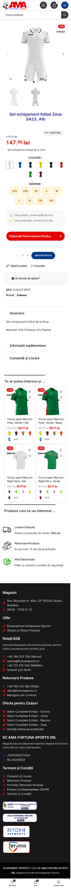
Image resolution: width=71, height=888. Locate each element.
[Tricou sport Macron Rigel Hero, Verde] (51, 460)
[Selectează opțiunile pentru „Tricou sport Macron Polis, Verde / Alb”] (30, 392)
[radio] (14, 191)
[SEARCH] (64, 14)
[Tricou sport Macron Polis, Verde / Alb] (20, 401)
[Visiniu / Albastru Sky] (16, 433)
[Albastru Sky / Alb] (9, 439)
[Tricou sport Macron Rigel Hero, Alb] (20, 460)
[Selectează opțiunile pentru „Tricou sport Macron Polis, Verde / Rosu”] (61, 392)
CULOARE (35, 157)
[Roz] (23, 492)
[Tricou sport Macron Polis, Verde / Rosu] (51, 401)
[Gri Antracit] (9, 492)
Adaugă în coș (43, 255)
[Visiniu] (9, 498)
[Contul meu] (43, 5)
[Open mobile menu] (64, 5)
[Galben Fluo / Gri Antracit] (9, 433)
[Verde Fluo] (16, 492)
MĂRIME (35, 184)
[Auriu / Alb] (23, 433)
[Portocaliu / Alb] (30, 433)
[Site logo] (15, 5)
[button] (7, 54)
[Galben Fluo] (30, 492)
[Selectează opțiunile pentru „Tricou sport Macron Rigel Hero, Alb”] (30, 450)
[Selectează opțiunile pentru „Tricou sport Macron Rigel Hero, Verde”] (61, 450)
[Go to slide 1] (34, 82)
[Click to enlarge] (11, 79)
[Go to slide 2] (37, 82)
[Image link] (20, 805)
